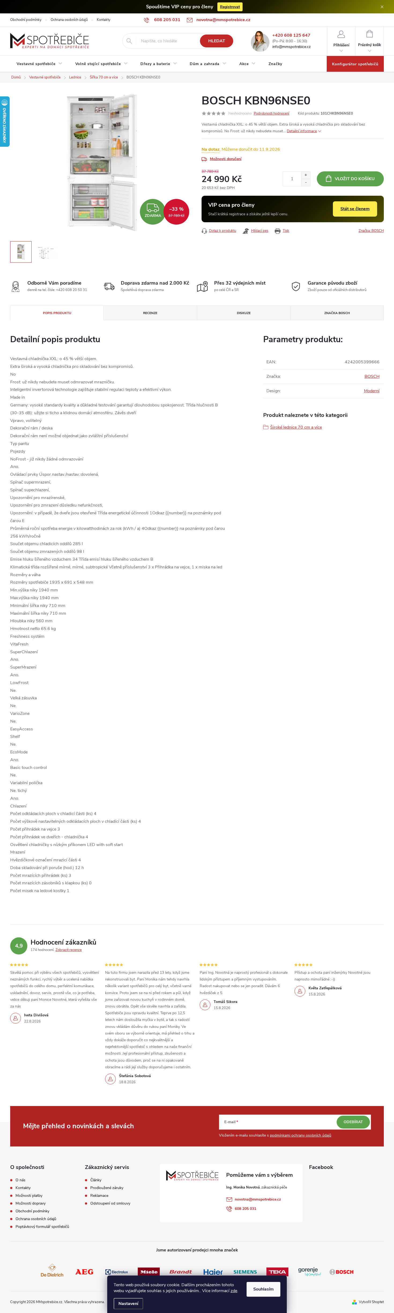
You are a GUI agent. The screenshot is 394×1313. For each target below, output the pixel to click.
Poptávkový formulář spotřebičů (42, 1227)
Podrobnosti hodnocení (271, 113)
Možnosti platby (29, 1196)
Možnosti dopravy (31, 1203)
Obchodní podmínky (26, 19)
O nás (20, 1180)
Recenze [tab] (150, 313)
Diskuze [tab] (244, 313)
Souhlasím (263, 1289)
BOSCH (372, 376)
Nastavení (128, 1304)
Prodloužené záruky (106, 1188)
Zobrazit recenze (68, 950)
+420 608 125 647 (291, 35)
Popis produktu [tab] (57, 313)
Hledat (216, 41)
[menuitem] (39, 64)
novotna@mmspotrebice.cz (258, 1199)
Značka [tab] (337, 313)
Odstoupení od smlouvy (110, 1203)
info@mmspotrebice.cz (291, 47)
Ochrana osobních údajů (69, 19)
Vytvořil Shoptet (371, 1302)
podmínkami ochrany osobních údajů (300, 1135)
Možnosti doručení (225, 158)
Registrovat (230, 6)
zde (234, 1291)
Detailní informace (302, 131)
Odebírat (353, 1122)
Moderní (372, 391)
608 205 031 (245, 1208)
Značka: (371, 230)
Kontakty (103, 19)
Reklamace (99, 1196)
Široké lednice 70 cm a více (296, 427)
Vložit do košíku (355, 179)
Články (95, 1180)
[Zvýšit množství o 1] (305, 175)
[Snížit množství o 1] (305, 182)
